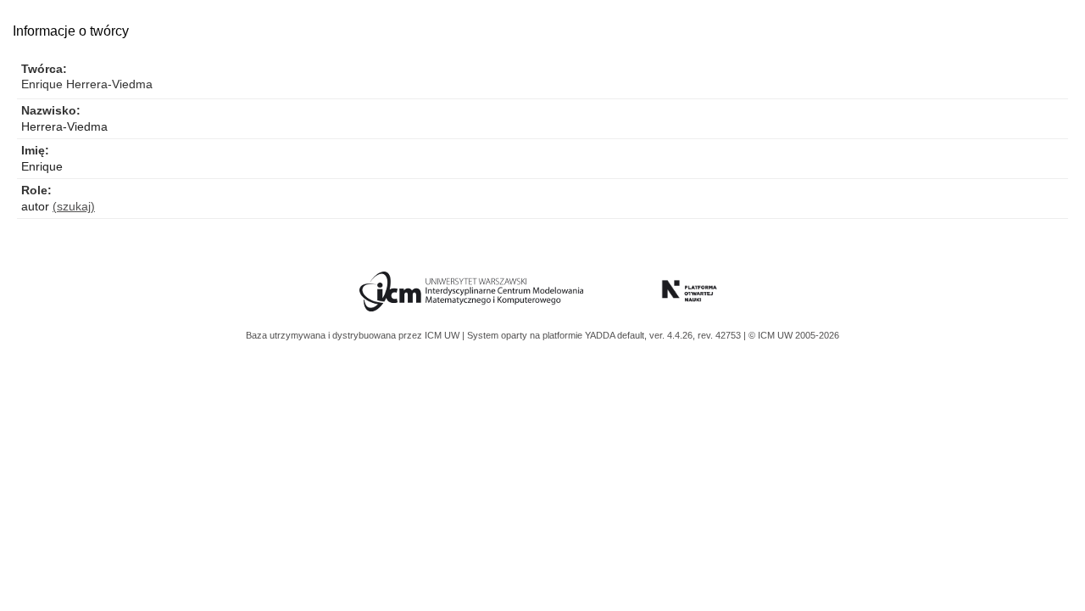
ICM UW (443, 335)
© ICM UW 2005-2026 (793, 335)
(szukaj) (74, 206)
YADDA (601, 335)
